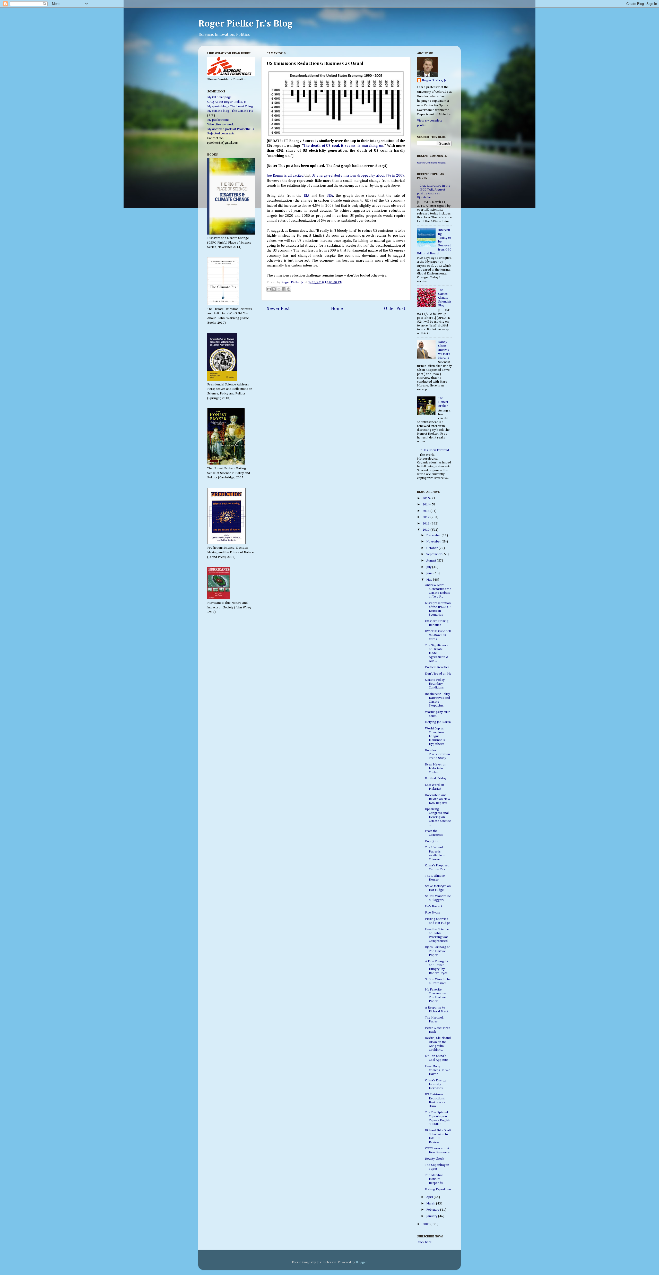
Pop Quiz (431, 841)
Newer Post (278, 308)
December (434, 535)
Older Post (394, 308)
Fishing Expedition (438, 1189)
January (432, 1216)
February (433, 1209)
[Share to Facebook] (283, 289)
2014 (426, 504)
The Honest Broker (443, 402)
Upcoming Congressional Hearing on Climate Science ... (438, 816)
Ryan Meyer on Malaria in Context (435, 768)
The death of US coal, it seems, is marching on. (344, 146)
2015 (426, 498)
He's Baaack (434, 906)
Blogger (361, 1262)
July (429, 567)
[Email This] (269, 289)
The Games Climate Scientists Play (444, 297)
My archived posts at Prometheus (230, 129)
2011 (426, 523)
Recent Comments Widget (431, 162)
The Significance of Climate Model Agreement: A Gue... (436, 653)
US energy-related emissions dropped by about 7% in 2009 (357, 175)
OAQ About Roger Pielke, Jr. (226, 102)
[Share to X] (278, 289)
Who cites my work (220, 124)
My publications (218, 120)
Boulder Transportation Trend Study (437, 754)
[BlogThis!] (273, 289)
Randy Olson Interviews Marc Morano (444, 349)
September (434, 554)
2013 (426, 511)
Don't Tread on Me (438, 673)
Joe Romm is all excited (286, 175)
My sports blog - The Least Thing (230, 106)
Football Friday (435, 778)
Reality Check (434, 1158)
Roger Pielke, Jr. (293, 282)
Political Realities (437, 667)
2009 (426, 1224)
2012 (426, 517)
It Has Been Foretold (434, 450)
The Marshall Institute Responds (434, 1179)
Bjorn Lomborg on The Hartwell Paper (437, 951)
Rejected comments (221, 133)
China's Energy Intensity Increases (435, 1084)
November (434, 541)
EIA (306, 195)
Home (337, 308)
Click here (424, 1242)
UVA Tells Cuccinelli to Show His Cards (438, 635)
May (429, 579)
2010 (426, 529)
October (432, 548)
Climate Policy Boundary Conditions (435, 683)
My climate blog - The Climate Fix (230, 111)
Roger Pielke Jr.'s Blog (245, 24)
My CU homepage (219, 97)
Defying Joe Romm (438, 722)
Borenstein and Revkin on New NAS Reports (437, 799)
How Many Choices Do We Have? (437, 1070)
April (430, 1197)
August (431, 560)
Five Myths (432, 912)
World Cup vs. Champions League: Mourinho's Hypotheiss (435, 736)
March (431, 1203)
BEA (329, 195)
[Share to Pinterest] (288, 289)
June (429, 573)
